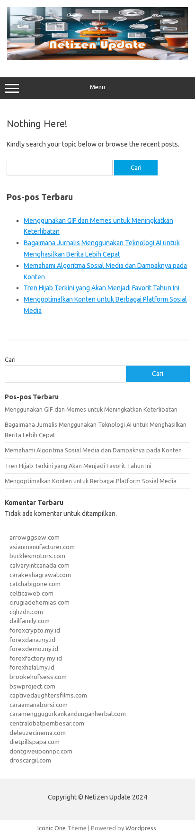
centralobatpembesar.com (46, 723)
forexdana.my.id (32, 639)
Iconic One (51, 828)
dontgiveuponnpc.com (40, 751)
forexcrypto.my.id (34, 630)
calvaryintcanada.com (39, 565)
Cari (10, 359)
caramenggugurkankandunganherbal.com (67, 713)
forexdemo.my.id (33, 648)
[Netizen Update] (97, 57)
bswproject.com (32, 686)
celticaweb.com (31, 593)
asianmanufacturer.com (42, 547)
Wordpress (140, 828)
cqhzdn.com (26, 612)
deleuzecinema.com (37, 732)
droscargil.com (30, 760)
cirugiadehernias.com (39, 602)
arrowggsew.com (34, 537)
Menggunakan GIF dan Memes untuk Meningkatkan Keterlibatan (91, 409)
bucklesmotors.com (37, 556)
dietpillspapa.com (34, 741)
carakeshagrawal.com (40, 575)
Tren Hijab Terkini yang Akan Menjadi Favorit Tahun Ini (101, 288)
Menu (97, 87)
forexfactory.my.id (35, 658)
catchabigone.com (35, 584)
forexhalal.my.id (31, 667)
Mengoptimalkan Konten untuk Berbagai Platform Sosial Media (91, 481)
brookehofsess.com (38, 676)
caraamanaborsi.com (38, 704)
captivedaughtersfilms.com (48, 695)
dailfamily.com (29, 621)
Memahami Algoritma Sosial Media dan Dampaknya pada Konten (93, 450)
